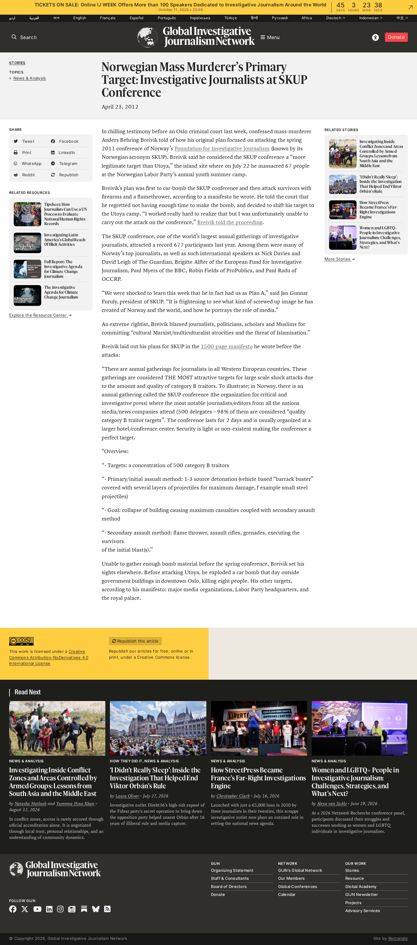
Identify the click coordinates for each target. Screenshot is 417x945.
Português (167, 18)
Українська (200, 18)
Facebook (68, 141)
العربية (34, 18)
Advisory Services (362, 910)
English (79, 18)
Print (26, 152)
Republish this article (137, 641)
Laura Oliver (127, 796)
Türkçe (230, 18)
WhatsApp (31, 163)
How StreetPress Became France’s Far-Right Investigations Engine (258, 777)
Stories (17, 63)
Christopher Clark (233, 796)
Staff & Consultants (230, 878)
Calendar (287, 894)
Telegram (67, 163)
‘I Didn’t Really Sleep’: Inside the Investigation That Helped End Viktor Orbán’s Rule (155, 777)
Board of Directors (229, 886)
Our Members (291, 878)
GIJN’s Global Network (300, 870)
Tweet (27, 141)
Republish (68, 174)
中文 (401, 18)
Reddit (28, 174)
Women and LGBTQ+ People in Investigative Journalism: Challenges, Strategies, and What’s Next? (355, 781)
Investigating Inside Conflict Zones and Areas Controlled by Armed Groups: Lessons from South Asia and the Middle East (53, 781)
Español (137, 18)
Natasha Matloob (30, 803)
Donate (396, 37)
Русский (280, 18)
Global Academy (361, 886)
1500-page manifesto (226, 346)
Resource (354, 878)
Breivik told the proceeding (229, 222)
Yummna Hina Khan (75, 803)
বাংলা (56, 18)
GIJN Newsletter (361, 894)
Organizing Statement (232, 870)
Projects (353, 902)
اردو (12, 18)
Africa (307, 18)
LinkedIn (66, 152)
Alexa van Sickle (332, 803)
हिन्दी (254, 18)
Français (107, 18)
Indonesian (369, 18)
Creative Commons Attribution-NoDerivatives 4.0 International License (49, 657)
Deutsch (334, 18)
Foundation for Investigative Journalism (222, 148)
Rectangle (398, 938)
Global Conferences (297, 886)
